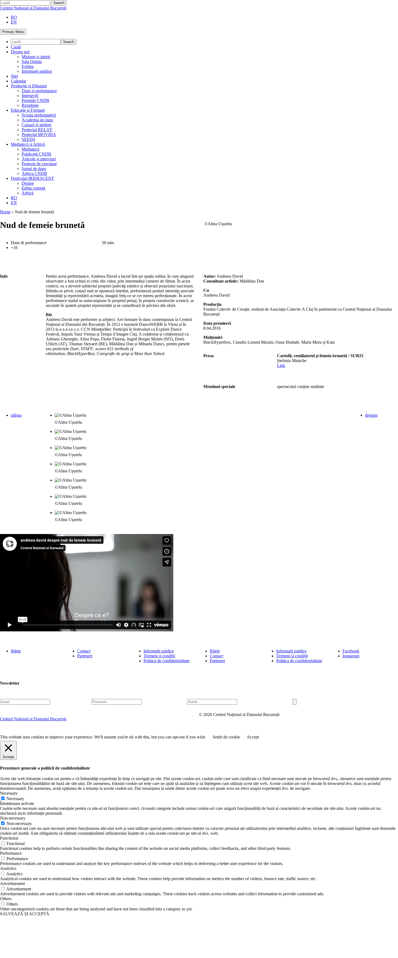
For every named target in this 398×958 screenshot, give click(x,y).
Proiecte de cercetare (39, 163)
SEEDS (28, 139)
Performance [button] (11, 853)
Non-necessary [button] (12, 818)
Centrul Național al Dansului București (33, 8)
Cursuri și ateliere (36, 124)
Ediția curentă (33, 188)
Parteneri (84, 656)
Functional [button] (9, 838)
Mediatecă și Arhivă (28, 144)
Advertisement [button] (12, 883)
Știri (14, 76)
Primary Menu (13, 32)
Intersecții (30, 95)
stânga (16, 415)
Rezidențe (30, 105)
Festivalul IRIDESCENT (32, 178)
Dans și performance (39, 90)
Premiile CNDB (35, 100)
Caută (16, 47)
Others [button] (5, 898)
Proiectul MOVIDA (39, 134)
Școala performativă (39, 115)
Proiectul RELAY (37, 129)
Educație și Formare (28, 110)
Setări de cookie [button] (226, 737)
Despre (28, 183)
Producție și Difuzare (29, 86)
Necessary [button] (9, 793)
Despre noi (20, 51)
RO (14, 17)
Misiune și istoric (36, 56)
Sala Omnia (32, 61)
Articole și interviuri (39, 159)
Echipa (28, 66)
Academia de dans (37, 120)
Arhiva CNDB (34, 173)
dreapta (371, 415)
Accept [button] (253, 737)
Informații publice (37, 71)
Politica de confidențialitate (166, 660)
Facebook (350, 651)
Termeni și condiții (159, 656)
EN (14, 22)
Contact (83, 651)
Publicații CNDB (36, 154)
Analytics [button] (8, 868)
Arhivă (28, 193)
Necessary (15, 798)
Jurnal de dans (34, 168)
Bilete (16, 651)
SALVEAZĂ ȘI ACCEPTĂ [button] (24, 913)
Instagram (350, 656)
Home (5, 212)
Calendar (18, 81)
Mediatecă (30, 149)
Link (281, 365)
